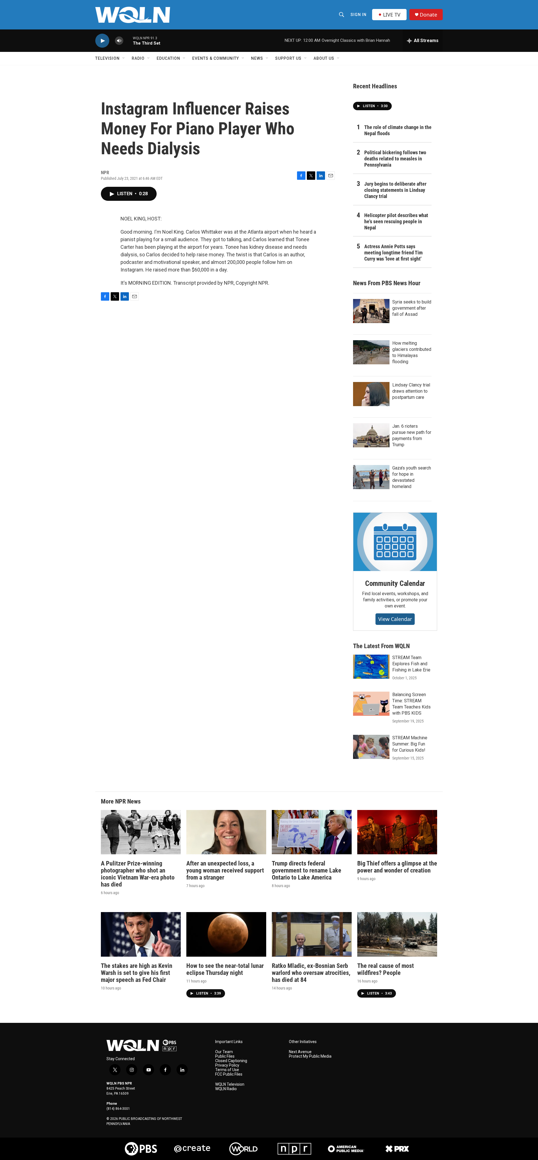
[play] (102, 41)
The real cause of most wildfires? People (385, 969)
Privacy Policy (227, 1065)
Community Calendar (395, 583)
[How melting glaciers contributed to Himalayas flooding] (371, 352)
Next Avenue (300, 1052)
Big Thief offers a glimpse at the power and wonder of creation (397, 867)
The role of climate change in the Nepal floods (398, 130)
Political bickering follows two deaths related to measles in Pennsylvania (395, 158)
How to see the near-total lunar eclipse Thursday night (225, 969)
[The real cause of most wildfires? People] (397, 934)
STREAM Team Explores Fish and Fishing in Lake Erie (411, 664)
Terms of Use (227, 1070)
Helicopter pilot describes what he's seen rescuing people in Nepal (396, 221)
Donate (428, 15)
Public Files (225, 1056)
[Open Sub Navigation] (124, 58)
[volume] (119, 40)
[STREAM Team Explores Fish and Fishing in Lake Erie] (371, 667)
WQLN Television (229, 1084)
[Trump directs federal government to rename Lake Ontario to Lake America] (312, 832)
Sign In (359, 14)
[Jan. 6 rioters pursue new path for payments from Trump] (371, 435)
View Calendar (395, 619)
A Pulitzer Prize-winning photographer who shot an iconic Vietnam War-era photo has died (138, 874)
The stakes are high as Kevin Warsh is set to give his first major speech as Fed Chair (136, 972)
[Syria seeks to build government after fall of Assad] (371, 311)
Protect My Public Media (310, 1056)
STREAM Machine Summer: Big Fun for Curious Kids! (409, 744)
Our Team (224, 1052)
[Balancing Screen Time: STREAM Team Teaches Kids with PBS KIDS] (371, 704)
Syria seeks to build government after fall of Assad (411, 308)
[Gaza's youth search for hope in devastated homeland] (371, 477)
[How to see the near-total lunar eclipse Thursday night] (226, 934)
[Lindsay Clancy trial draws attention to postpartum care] (371, 394)
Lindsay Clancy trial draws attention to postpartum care (411, 391)
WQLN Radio (226, 1089)
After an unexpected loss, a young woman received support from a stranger (225, 870)
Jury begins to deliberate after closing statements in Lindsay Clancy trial (395, 190)
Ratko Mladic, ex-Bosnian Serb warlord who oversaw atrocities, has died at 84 (311, 972)
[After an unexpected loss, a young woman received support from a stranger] (226, 832)
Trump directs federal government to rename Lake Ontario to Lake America (306, 870)
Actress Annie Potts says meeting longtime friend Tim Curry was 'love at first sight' (393, 252)
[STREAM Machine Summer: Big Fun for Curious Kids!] (371, 747)
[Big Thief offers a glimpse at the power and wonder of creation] (397, 832)
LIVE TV (391, 14)
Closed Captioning (231, 1061)
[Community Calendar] (395, 542)
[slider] (128, 40)
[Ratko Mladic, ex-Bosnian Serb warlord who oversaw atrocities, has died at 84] (312, 934)
